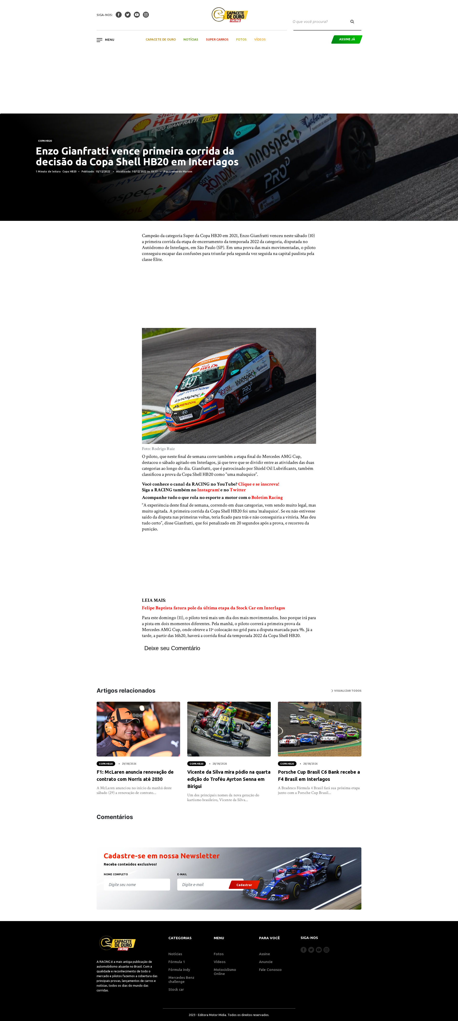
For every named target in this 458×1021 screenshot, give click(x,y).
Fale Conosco (270, 970)
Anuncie (266, 962)
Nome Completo (116, 874)
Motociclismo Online (225, 972)
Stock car (176, 989)
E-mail (182, 874)
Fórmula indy (179, 970)
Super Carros (217, 39)
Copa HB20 (45, 140)
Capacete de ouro (161, 39)
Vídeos (260, 39)
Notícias (190, 39)
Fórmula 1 (176, 962)
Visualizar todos (347, 690)
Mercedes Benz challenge (181, 979)
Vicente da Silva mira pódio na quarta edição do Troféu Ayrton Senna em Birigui (229, 779)
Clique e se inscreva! (258, 484)
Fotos (241, 39)
